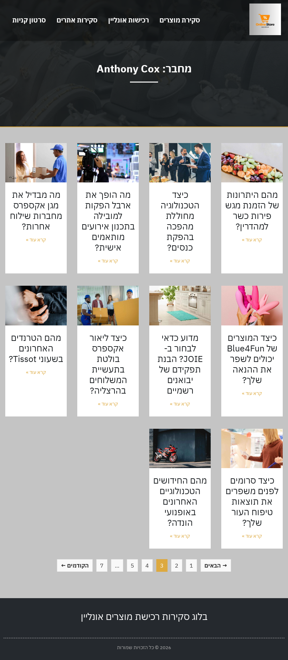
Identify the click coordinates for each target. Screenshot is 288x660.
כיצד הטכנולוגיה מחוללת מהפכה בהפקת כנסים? (180, 221)
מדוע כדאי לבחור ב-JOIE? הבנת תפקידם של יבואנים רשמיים (180, 364)
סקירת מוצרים (179, 20)
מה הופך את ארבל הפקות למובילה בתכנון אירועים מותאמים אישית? (108, 221)
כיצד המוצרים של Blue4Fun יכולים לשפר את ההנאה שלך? (252, 359)
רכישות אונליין (128, 20)
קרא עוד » (252, 240)
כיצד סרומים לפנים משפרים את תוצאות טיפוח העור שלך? (252, 501)
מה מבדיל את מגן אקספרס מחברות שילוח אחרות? (36, 210)
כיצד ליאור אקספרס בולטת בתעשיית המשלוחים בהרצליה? (108, 364)
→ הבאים (215, 565)
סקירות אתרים (77, 20)
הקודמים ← (75, 565)
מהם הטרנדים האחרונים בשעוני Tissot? (36, 348)
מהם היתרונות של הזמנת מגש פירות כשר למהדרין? (252, 210)
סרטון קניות (29, 20)
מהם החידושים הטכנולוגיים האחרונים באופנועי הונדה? (180, 501)
